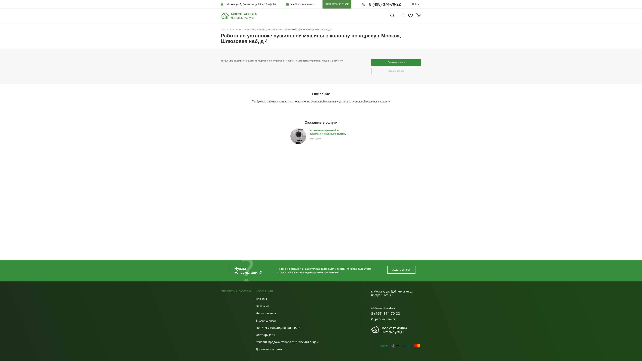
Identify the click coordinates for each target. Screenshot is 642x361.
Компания (264, 291)
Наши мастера (266, 313)
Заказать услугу (396, 62)
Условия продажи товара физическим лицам (287, 342)
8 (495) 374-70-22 (385, 4)
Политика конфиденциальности (278, 327)
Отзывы (261, 299)
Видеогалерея (266, 320)
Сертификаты (265, 335)
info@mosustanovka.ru (303, 4)
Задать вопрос (396, 71)
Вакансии (262, 306)
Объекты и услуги (236, 291)
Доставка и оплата (269, 349)
